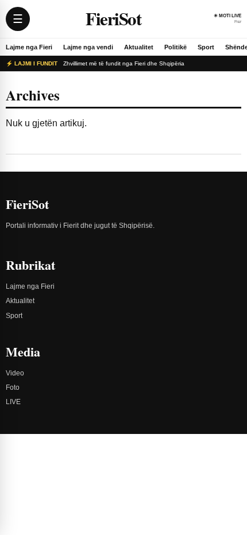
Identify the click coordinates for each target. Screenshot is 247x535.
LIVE (13, 402)
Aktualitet (138, 47)
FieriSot (113, 19)
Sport (206, 47)
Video (15, 373)
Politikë (175, 47)
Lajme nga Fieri (29, 47)
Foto (13, 387)
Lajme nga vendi (88, 47)
